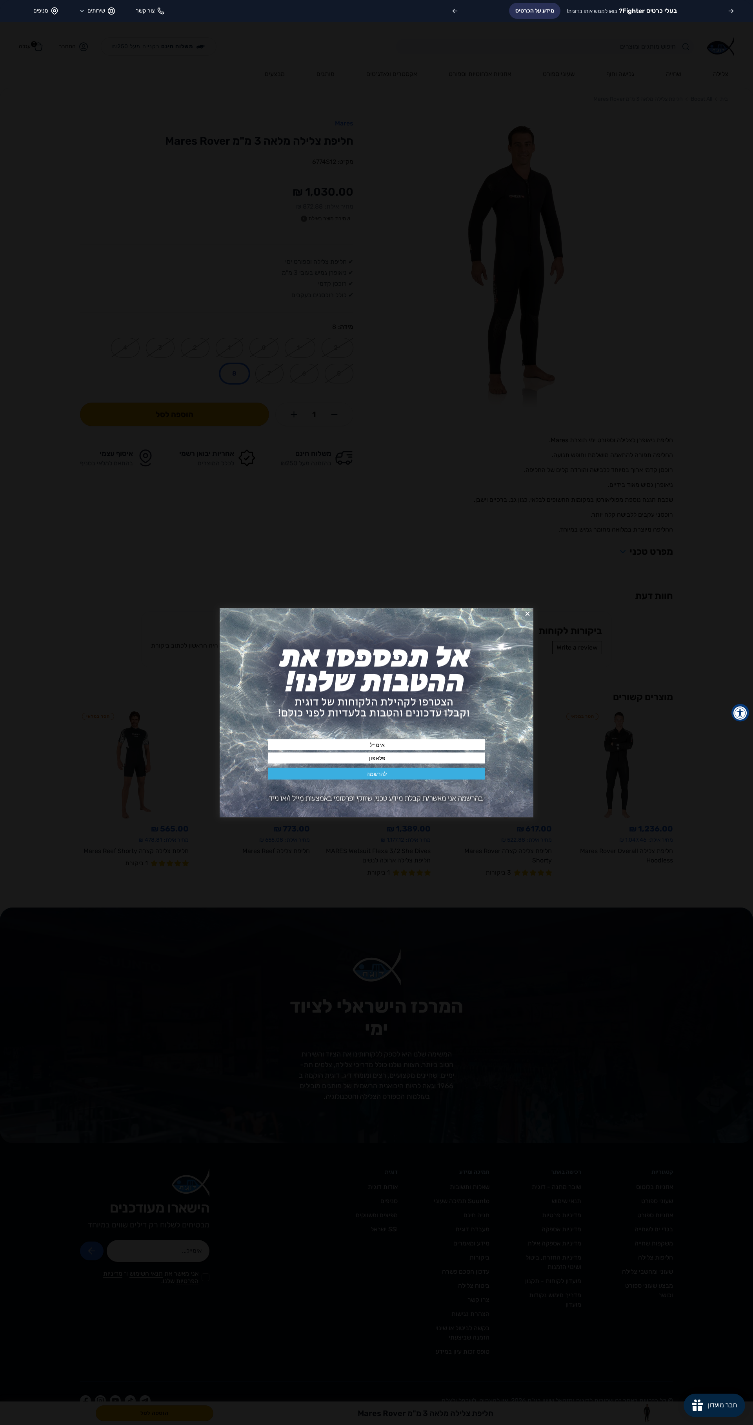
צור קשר (145, 10)
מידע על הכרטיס (534, 10)
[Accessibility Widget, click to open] (740, 712)
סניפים (40, 10)
